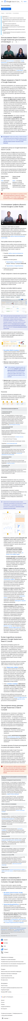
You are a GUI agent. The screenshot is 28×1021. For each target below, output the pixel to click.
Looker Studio (20, 70)
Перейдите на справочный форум (8, 959)
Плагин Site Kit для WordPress (11, 904)
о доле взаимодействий (12, 443)
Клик (2, 180)
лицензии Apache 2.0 (20, 929)
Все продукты (4, 1008)
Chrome (2, 1002)
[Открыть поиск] (22, 1)
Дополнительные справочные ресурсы (9, 965)
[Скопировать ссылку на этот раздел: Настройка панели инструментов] (22, 242)
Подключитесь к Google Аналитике (14, 265)
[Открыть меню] (2, 1)
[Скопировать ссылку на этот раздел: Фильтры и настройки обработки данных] (23, 288)
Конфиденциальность (17, 1013)
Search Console (6, 8)
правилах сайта (17, 930)
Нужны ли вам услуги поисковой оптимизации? (11, 971)
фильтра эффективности (15, 627)
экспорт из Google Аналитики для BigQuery (17, 325)
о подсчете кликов (11, 463)
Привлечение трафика (9, 579)
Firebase (3, 1004)
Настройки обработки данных (11, 350)
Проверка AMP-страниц (6, 991)
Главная (2, 13)
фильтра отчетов (8, 625)
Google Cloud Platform (5, 1006)
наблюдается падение (20, 600)
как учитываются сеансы (14, 424)
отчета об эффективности (20, 697)
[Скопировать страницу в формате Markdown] (16, 42)
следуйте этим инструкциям (13, 794)
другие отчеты (21, 699)
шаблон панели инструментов (15, 253)
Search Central (16, 1)
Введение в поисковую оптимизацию (9, 973)
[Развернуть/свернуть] (8, 16)
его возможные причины (14, 737)
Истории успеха (4, 979)
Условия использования (6, 1013)
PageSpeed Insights (5, 989)
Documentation (5, 5)
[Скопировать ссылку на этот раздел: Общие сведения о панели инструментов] (2, 275)
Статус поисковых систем (6, 975)
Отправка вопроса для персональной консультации (12, 961)
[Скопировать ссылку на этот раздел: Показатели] (8, 392)
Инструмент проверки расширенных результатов (11, 987)
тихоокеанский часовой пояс (8, 818)
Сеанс (13, 180)
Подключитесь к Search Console (14, 262)
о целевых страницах (12, 683)
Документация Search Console (7, 977)
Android (2, 1000)
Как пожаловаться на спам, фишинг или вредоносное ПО (13, 963)
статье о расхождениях (19, 198)
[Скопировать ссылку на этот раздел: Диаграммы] (8, 477)
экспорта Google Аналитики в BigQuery (14, 922)
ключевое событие (19, 436)
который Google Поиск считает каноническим (11, 839)
